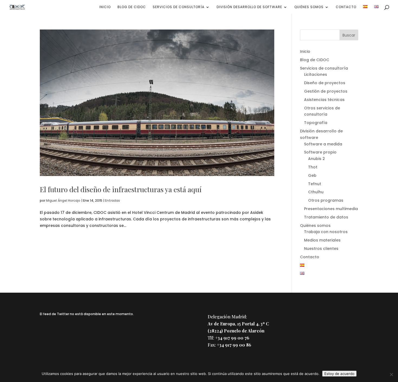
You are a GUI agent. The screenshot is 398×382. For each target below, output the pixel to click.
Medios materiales (322, 240)
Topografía (315, 122)
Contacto (346, 7)
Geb (312, 175)
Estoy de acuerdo (339, 373)
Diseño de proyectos (324, 83)
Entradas (112, 200)
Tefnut (314, 184)
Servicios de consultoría (178, 7)
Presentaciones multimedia (331, 208)
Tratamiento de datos (326, 217)
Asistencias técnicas (324, 99)
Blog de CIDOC (132, 7)
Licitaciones (315, 74)
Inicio (105, 7)
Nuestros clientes (321, 248)
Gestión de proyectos (325, 91)
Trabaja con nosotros (326, 231)
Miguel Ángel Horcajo (63, 200)
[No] (391, 374)
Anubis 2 (316, 158)
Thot (312, 167)
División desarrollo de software (249, 7)
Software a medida (323, 144)
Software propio (320, 152)
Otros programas (325, 200)
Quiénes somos (309, 7)
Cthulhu (316, 192)
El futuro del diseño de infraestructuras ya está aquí (120, 189)
